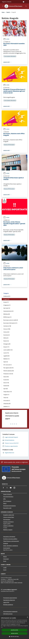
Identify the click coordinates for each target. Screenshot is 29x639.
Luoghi (4, 567)
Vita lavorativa (6, 519)
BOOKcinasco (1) (7, 317)
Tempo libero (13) (7, 391)
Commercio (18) (7, 326)
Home (3, 12)
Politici (4, 503)
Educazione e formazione (9, 536)
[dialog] (14, 627)
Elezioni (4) (6, 341)
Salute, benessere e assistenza (10, 545)
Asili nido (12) (6, 308)
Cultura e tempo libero (8, 517)
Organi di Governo (7, 494)
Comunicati (6, 559)
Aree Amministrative (8, 496)
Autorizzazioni (6, 548)
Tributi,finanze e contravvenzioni (11, 541)
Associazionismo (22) (8, 311)
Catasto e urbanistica (8, 526)
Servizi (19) (6, 382)
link (1, 627)
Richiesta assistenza (8, 604)
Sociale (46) (6, 385)
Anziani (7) (6, 302)
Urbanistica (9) (6, 403)
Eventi (4, 570)
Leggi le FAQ (6, 602)
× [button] (27, 617)
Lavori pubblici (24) (7, 350)
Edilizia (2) (5, 338)
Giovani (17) (6, 347)
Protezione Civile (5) (8, 374)
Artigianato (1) (6, 305)
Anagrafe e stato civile (8, 515)
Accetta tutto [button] (14, 630)
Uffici (4, 499)
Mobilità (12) (6, 359)
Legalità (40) (6, 356)
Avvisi (4, 561)
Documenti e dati (7, 508)
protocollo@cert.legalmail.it (10, 589)
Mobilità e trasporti (7, 530)
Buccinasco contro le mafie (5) (10, 320)
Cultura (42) (6, 332)
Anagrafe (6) (6, 299)
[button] (14, 636)
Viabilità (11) (6, 406)
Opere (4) (5, 362)
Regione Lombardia (6, 2)
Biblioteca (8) (6, 314)
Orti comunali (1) (7, 365)
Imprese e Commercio (8, 522)
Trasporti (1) (6, 394)
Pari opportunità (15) (8, 368)
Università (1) (6, 400)
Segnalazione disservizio (9, 600)
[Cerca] (26, 6)
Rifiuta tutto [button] (14, 633)
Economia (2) (6, 335)
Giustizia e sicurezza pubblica (10, 539)
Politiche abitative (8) (8, 371)
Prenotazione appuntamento (10, 598)
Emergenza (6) (6, 344)
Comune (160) (6, 329)
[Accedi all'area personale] (23, 1)
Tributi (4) (5, 397)
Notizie (7, 39)
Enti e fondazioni (7, 501)
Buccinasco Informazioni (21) (10, 323)
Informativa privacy (8, 614)
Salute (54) (6, 377)
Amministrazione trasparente (10, 611)
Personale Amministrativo (9, 506)
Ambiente (5, 543)
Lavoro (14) (6, 353)
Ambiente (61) (6, 296)
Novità (8, 12)
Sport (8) (5, 388)
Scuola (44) (6, 380)
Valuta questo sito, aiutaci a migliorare (15, 462)
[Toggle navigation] (3, 6)
